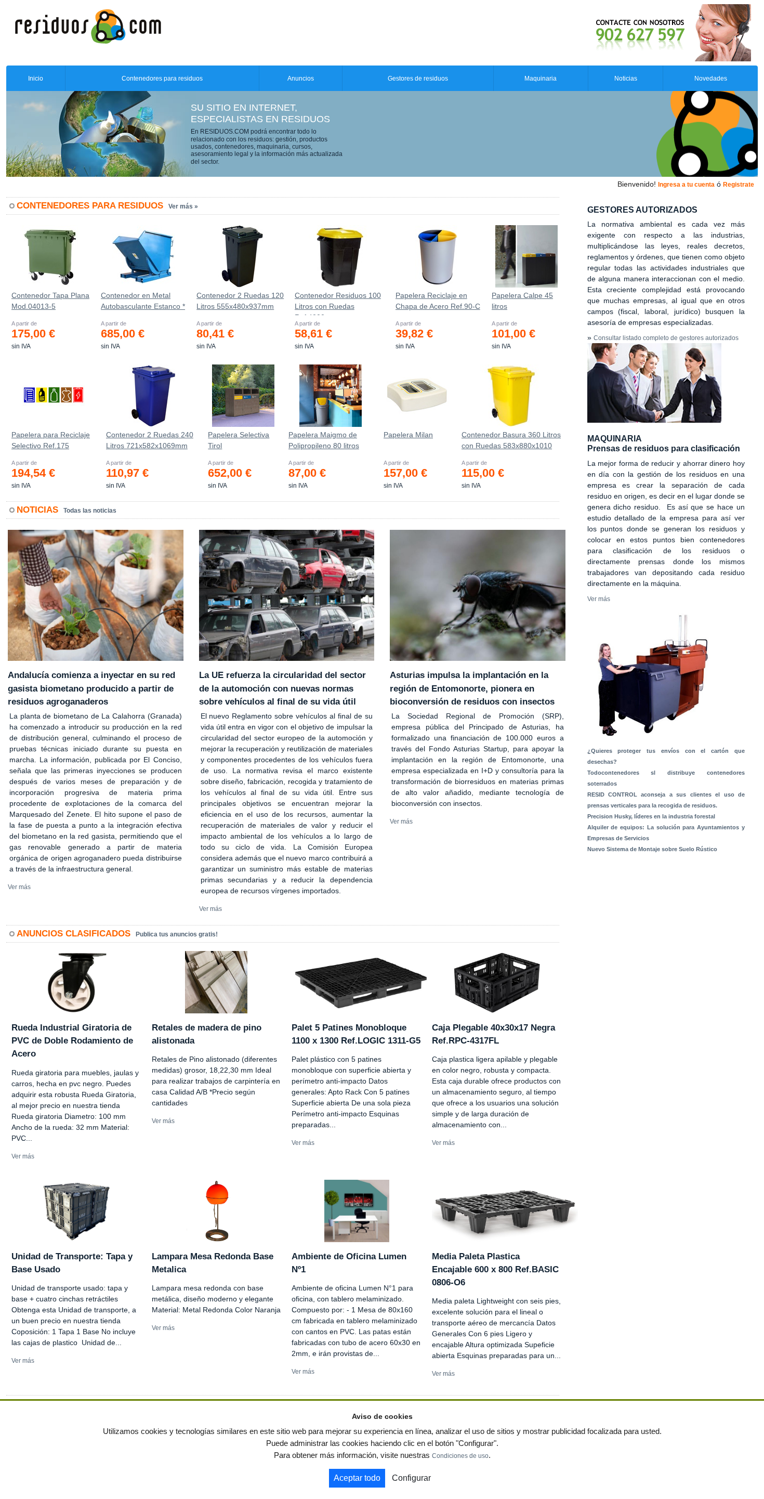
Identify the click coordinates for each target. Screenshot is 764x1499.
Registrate (738, 184)
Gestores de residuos (418, 78)
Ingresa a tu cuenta (686, 184)
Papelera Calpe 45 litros (522, 300)
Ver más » (183, 206)
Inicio (35, 78)
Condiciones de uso (460, 1455)
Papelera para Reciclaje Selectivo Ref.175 (50, 440)
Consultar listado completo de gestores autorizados (666, 338)
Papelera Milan (408, 435)
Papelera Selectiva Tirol (238, 440)
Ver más (19, 887)
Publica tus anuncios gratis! (177, 934)
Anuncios (300, 78)
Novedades (710, 78)
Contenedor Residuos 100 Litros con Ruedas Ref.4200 (338, 303)
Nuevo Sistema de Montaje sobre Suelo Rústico (652, 849)
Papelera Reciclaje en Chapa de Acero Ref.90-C (438, 300)
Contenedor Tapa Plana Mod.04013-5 (50, 300)
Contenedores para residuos (162, 78)
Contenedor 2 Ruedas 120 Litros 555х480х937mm (240, 300)
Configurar (411, 1478)
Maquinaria (540, 78)
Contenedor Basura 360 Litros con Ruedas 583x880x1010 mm (511, 442)
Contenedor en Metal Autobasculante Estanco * (143, 300)
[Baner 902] (630, 32)
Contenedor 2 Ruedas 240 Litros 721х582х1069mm (149, 440)
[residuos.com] (87, 25)
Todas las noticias (89, 510)
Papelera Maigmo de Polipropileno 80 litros (323, 440)
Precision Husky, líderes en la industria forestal (651, 816)
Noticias (625, 78)
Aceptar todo (357, 1478)
